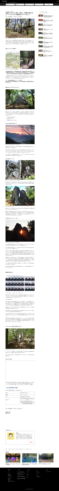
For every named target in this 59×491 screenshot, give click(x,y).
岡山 (6, 16)
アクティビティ (38, 472)
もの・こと (28, 471)
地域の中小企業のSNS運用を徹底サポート (22, 478)
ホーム (9, 471)
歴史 (37, 473)
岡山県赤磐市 (10, 16)
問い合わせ (9, 478)
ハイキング (14, 16)
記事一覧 (31, 442)
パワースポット (20, 16)
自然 (27, 474)
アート (28, 475)
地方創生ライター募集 (10, 481)
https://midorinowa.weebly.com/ (26, 401)
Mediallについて (10, 474)
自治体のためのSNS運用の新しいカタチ (22, 476)
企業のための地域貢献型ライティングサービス (22, 473)
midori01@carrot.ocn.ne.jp (25, 396)
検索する (49, 4)
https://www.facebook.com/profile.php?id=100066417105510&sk (27, 403)
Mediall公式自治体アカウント (21, 474)
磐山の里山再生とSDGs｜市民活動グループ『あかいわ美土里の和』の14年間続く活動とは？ (20, 81)
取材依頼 (9, 479)
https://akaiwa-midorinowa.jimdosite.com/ (27, 399)
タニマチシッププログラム (21, 471)
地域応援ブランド (39, 476)
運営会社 (9, 475)
